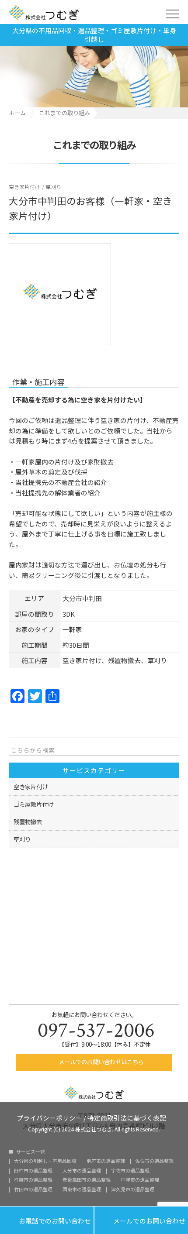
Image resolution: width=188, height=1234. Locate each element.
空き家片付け (24, 186)
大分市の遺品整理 (82, 1171)
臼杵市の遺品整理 (33, 1171)
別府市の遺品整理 (106, 1161)
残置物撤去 (28, 821)
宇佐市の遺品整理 (130, 1171)
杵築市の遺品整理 (33, 1180)
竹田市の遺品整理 (33, 1189)
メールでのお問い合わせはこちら (100, 1061)
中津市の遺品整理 (140, 1180)
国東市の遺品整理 (82, 1189)
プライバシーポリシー (49, 1117)
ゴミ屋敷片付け (33, 804)
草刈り (53, 186)
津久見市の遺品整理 (132, 1189)
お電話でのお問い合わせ (47, 1220)
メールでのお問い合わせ (141, 1220)
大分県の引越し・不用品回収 (45, 1161)
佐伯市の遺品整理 (154, 1161)
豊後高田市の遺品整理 (87, 1180)
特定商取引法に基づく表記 (126, 1117)
